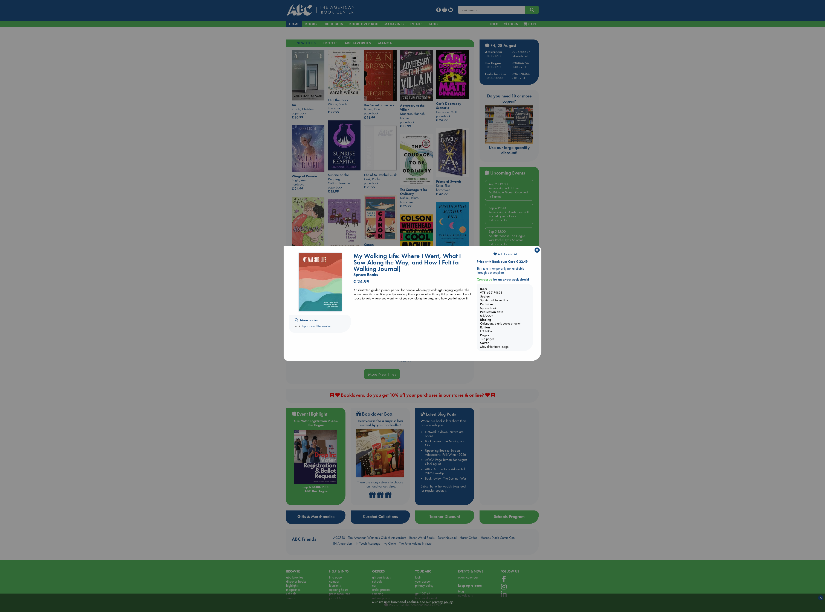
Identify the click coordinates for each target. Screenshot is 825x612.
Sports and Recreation (317, 326)
